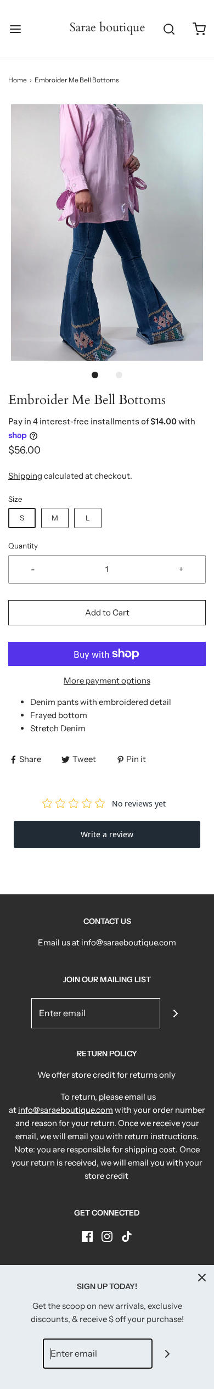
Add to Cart (107, 612)
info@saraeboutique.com (65, 1110)
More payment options (107, 680)
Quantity (23, 545)
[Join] (175, 1013)
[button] (107, 232)
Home (17, 80)
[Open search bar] (169, 29)
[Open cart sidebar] (199, 29)
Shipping (25, 476)
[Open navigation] (15, 29)
